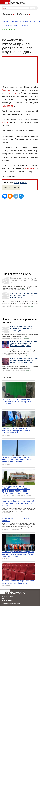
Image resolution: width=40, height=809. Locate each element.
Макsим (5, 122)
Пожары (25, 25)
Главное (6, 21)
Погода (36, 21)
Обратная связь (7, 599)
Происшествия (11, 25)
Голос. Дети (13, 93)
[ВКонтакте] (4, 196)
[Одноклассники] (10, 196)
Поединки (29, 168)
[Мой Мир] (21, 196)
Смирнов (6, 90)
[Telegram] (15, 196)
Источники (25, 21)
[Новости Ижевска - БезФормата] (13, 2)
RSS (18, 603)
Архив (15, 21)
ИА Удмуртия (20, 182)
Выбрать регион (7, 600)
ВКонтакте (8, 106)
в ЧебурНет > (8, 29)
